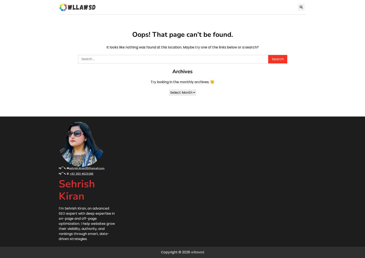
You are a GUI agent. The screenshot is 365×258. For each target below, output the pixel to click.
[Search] (301, 7)
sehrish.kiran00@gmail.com (87, 168)
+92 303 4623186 (81, 174)
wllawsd (197, 252)
